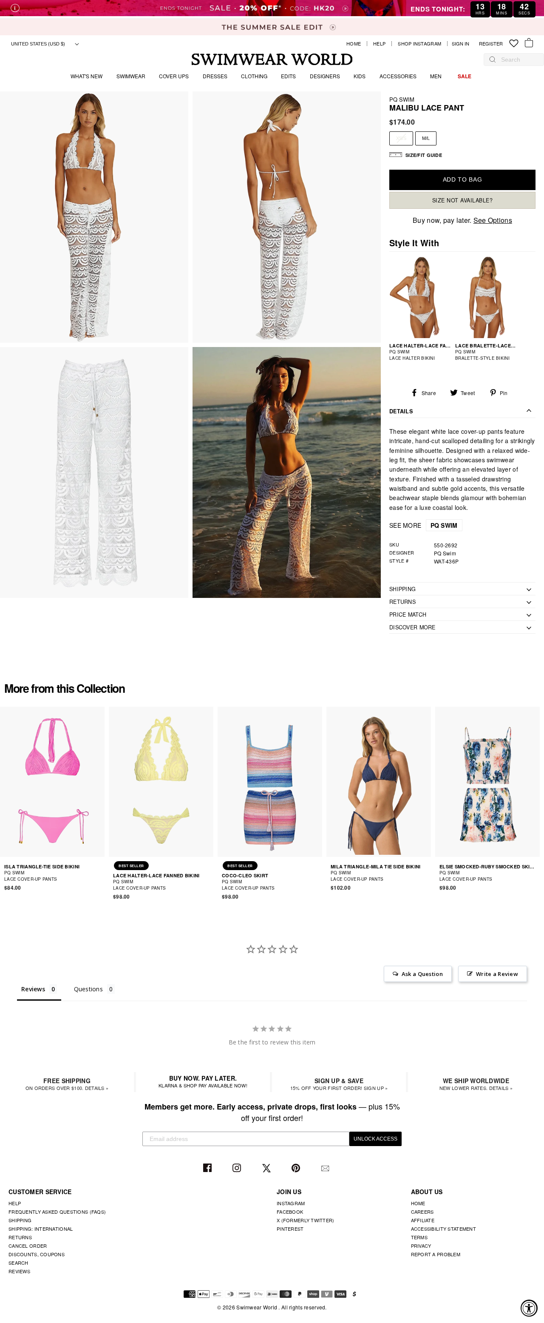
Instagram (237, 1168)
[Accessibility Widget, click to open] (529, 1308)
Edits (288, 76)
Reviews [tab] (33, 989)
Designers (325, 76)
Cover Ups (174, 76)
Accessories (398, 76)
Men (436, 76)
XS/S (401, 138)
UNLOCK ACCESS (375, 1139)
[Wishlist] (514, 43)
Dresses (215, 76)
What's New (86, 76)
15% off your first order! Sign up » (339, 1083)
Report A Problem (435, 1254)
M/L (426, 138)
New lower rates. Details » (476, 1083)
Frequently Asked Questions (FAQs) (57, 1211)
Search (18, 1262)
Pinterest (297, 1168)
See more (423, 525)
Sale (464, 76)
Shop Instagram (419, 43)
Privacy (421, 1245)
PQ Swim (401, 99)
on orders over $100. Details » (67, 1083)
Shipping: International (40, 1228)
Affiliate (423, 1220)
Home (353, 43)
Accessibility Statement (443, 1228)
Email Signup (326, 1168)
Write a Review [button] (497, 974)
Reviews (19, 1271)
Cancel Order (27, 1245)
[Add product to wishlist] (99, 875)
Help (379, 43)
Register (491, 43)
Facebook (208, 1168)
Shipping (19, 1220)
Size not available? (462, 200)
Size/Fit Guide (423, 155)
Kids (360, 76)
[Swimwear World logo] (272, 59)
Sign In (462, 43)
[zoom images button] (94, 217)
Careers (422, 1211)
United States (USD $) (38, 43)
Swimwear (130, 76)
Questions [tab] (88, 989)
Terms (419, 1237)
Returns (20, 1237)
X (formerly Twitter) (305, 1220)
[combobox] (518, 59)
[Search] (492, 59)
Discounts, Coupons (36, 1254)
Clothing (254, 76)
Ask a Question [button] (422, 974)
